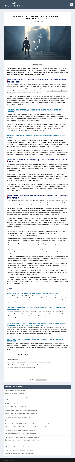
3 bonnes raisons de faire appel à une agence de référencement (21, 410)
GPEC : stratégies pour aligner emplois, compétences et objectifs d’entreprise (29, 362)
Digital (42, 21)
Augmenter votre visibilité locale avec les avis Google (18, 417)
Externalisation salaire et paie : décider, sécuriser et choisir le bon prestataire (29, 365)
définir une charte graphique (59, 224)
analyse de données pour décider (44, 281)
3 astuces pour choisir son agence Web (15, 390)
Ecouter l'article (38, 64)
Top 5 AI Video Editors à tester (12, 403)
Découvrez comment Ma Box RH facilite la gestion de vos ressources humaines (25, 397)
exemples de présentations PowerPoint (57, 90)
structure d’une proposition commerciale (57, 152)
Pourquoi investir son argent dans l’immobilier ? (21, 367)
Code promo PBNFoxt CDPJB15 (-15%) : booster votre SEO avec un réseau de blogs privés (27, 423)
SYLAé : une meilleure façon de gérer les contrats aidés (19, 450)
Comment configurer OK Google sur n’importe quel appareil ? (20, 430)
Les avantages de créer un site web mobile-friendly (18, 444)
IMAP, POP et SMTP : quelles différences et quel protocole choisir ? (22, 437)
